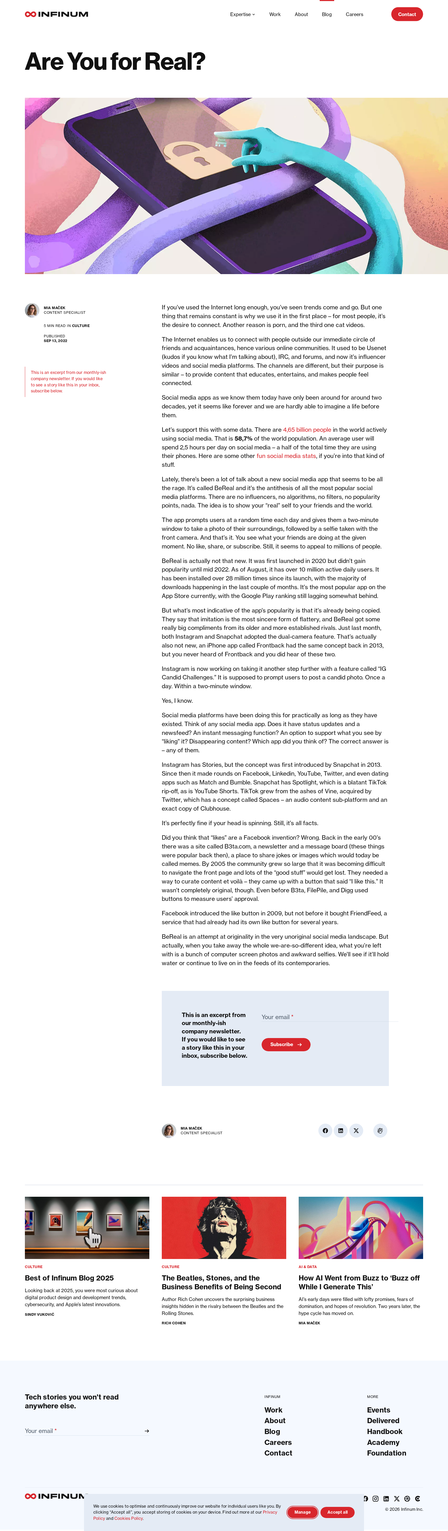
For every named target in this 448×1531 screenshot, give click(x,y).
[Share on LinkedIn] (416, 326)
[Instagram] (375, 1498)
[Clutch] (417, 1498)
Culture (81, 326)
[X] (396, 1498)
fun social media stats (286, 456)
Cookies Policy (128, 1518)
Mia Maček (55, 308)
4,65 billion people (307, 429)
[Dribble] (407, 1498)
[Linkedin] (386, 1498)
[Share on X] (416, 341)
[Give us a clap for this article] (416, 365)
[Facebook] (365, 1498)
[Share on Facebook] (416, 310)
